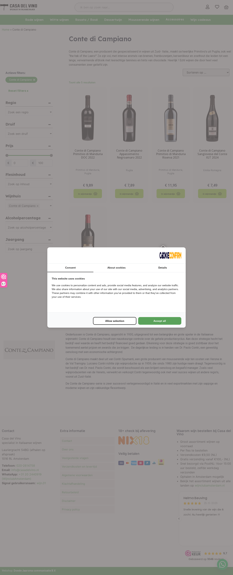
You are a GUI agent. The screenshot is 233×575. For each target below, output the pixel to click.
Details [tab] (162, 267)
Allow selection (114, 320)
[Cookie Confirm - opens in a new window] (170, 255)
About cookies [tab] (116, 267)
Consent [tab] (70, 267)
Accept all (159, 320)
